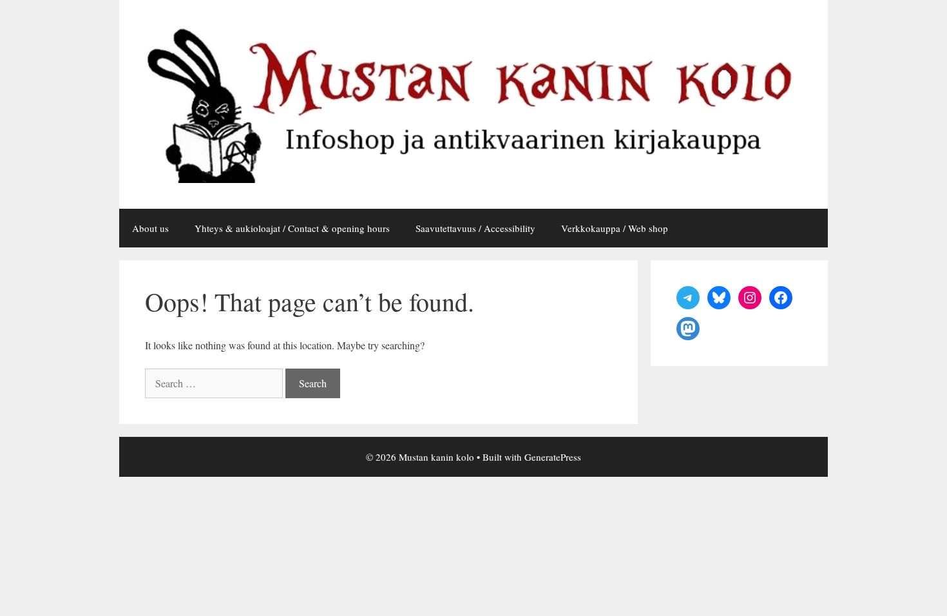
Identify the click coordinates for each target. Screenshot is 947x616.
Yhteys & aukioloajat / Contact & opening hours (292, 228)
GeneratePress (552, 456)
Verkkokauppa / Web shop (614, 228)
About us (150, 228)
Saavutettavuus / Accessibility (475, 228)
